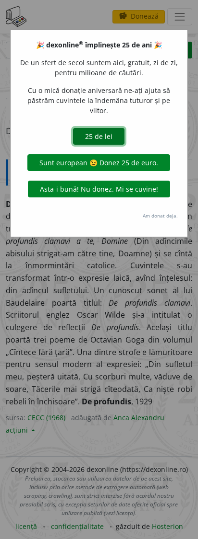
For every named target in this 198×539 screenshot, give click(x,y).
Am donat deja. (160, 215)
